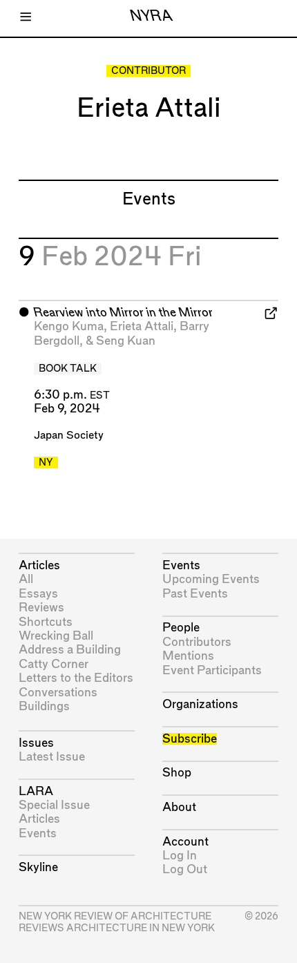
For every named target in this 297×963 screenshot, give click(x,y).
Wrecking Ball (56, 636)
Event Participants (212, 670)
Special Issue (54, 805)
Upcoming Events (211, 579)
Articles (39, 565)
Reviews (41, 607)
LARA (36, 791)
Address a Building (70, 650)
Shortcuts (46, 622)
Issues (36, 743)
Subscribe (189, 739)
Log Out (184, 869)
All (26, 579)
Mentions (188, 656)
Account (185, 842)
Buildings (44, 706)
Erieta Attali (141, 326)
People (181, 627)
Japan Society (69, 435)
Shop (176, 773)
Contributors (196, 642)
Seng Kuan (125, 341)
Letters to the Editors (76, 678)
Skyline (38, 867)
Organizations (200, 704)
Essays (38, 594)
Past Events (195, 594)
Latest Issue (52, 757)
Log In (179, 855)
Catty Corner (53, 664)
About (179, 807)
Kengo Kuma (69, 326)
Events (38, 833)
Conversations (58, 692)
